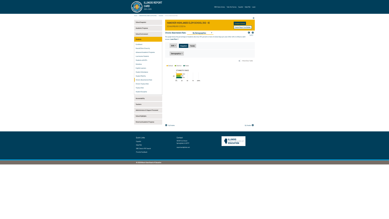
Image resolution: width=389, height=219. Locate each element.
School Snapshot (141, 22)
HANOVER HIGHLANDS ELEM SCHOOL (148, 15)
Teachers (138, 104)
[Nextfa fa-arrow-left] (253, 32)
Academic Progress (142, 28)
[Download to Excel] (253, 18)
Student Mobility (141, 76)
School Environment (142, 34)
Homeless (139, 64)
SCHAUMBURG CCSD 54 (176, 26)
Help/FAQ (247, 7)
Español (240, 7)
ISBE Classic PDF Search (143, 148)
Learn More (173, 39)
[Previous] (249, 32)
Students (138, 39)
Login (253, 7)
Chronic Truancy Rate (142, 84)
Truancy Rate (140, 88)
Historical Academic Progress (145, 122)
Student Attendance (142, 72)
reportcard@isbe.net (183, 147)
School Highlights (141, 116)
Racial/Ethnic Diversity (143, 48)
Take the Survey (232, 7)
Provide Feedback (141, 152)
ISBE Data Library (219, 7)
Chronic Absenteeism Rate (144, 80)
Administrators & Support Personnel (147, 110)
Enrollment (139, 44)
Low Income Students (142, 56)
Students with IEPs (141, 60)
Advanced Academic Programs (145, 52)
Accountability (140, 98)
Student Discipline (141, 92)
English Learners (141, 68)
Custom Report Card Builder (243, 27)
